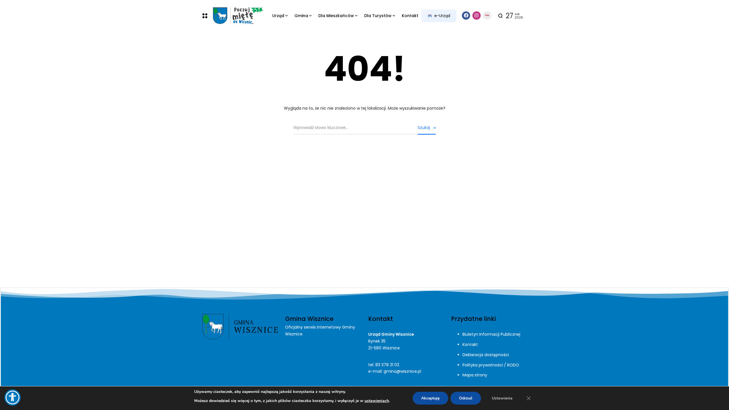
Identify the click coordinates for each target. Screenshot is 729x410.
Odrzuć (465, 398)
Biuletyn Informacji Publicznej (491, 334)
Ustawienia (502, 398)
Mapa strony (474, 375)
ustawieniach (376, 400)
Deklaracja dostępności (485, 355)
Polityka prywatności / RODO (490, 365)
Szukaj (424, 127)
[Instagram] (476, 15)
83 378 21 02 (387, 365)
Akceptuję (430, 398)
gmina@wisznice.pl (402, 371)
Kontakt (470, 344)
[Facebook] (466, 15)
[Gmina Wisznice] (237, 15)
